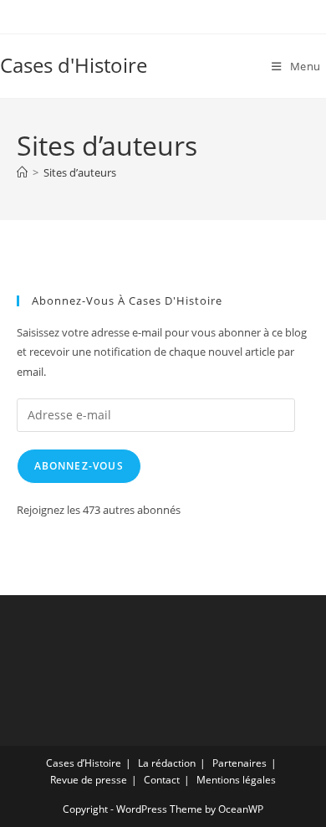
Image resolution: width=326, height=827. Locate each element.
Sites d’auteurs (79, 172)
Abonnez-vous (79, 466)
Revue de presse (88, 780)
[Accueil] (22, 172)
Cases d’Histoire (83, 763)
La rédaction (167, 763)
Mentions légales (236, 780)
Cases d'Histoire (73, 65)
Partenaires (239, 763)
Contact (162, 780)
